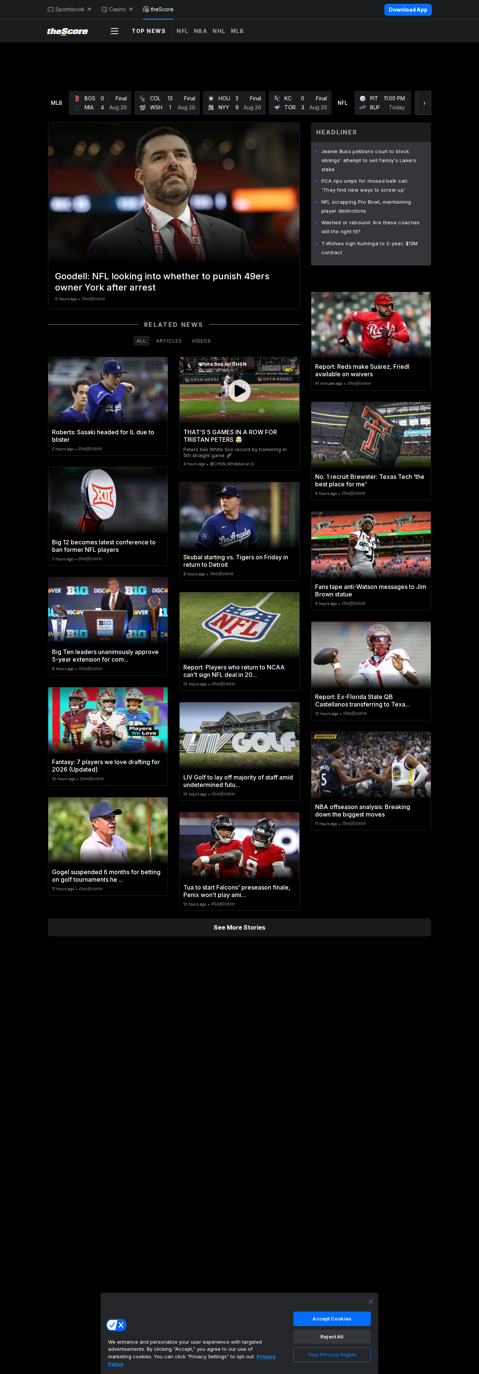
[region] (239, 1333)
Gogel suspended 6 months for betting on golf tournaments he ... (106, 875)
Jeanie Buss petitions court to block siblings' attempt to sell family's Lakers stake (368, 160)
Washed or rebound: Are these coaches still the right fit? (370, 226)
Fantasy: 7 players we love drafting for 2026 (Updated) (106, 765)
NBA (201, 31)
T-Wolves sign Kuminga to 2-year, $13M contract (369, 247)
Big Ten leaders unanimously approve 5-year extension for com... (105, 655)
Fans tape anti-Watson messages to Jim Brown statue (370, 590)
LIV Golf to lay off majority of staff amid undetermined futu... (238, 780)
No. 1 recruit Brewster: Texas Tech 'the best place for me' (369, 480)
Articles (169, 341)
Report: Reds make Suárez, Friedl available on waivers (362, 370)
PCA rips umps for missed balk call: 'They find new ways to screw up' (364, 185)
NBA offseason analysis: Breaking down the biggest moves (362, 810)
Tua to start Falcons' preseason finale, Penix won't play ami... (236, 891)
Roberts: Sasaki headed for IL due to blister (103, 435)
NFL (183, 31)
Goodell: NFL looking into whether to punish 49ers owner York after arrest (162, 282)
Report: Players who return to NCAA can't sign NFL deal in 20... (234, 670)
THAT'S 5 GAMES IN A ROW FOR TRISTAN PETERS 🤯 (230, 435)
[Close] (371, 1301)
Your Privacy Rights (332, 1355)
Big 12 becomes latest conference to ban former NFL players (104, 545)
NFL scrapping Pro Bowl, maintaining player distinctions (366, 206)
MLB (237, 31)
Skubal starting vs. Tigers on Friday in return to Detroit (235, 560)
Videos (201, 341)
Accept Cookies (331, 1319)
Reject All (332, 1337)
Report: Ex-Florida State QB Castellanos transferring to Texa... (362, 700)
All (141, 341)
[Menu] (114, 31)
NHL (219, 31)
